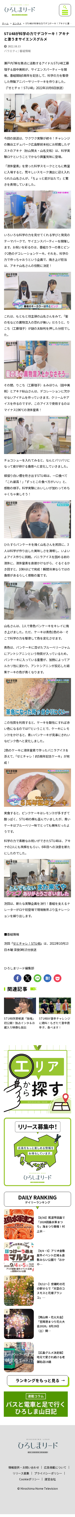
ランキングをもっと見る (37, 1380)
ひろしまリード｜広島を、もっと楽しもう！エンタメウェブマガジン (19, 10)
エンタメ (17, 23)
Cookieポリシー (29, 1479)
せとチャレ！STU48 (27, 943)
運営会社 (50, 1479)
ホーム (5, 23)
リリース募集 (21, 1473)
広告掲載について (55, 1467)
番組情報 (25, 50)
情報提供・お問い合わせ (23, 1467)
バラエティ (11, 50)
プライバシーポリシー (48, 1473)
